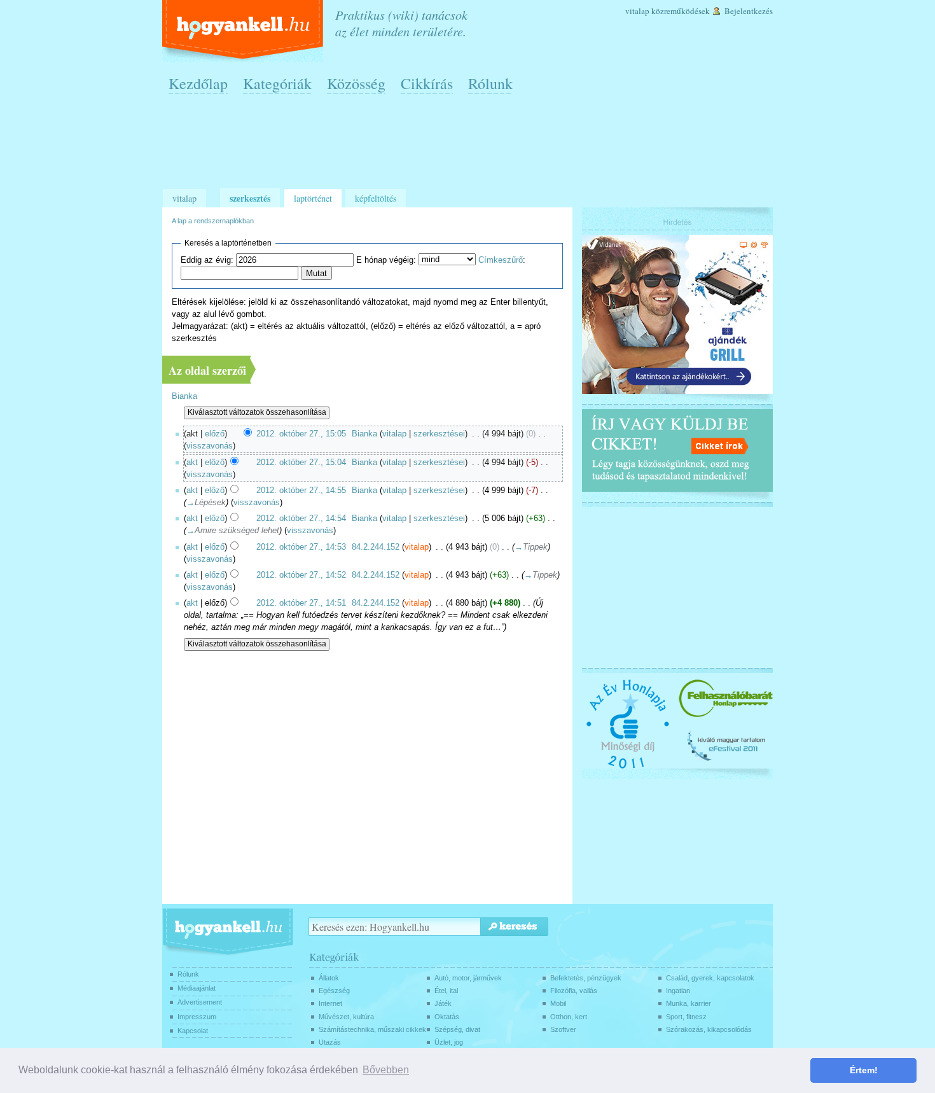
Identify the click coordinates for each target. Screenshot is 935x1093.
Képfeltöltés (375, 198)
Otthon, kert (568, 1016)
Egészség (334, 990)
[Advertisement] (470, 147)
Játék (443, 1003)
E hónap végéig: (386, 260)
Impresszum (196, 1016)
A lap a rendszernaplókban (213, 221)
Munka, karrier (688, 1003)
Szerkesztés (250, 198)
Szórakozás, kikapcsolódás (709, 1029)
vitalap (394, 433)
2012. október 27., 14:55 (301, 490)
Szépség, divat (457, 1029)
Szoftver (563, 1029)
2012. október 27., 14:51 (301, 603)
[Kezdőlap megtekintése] (244, 31)
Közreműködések (680, 11)
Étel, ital (446, 990)
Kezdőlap (198, 83)
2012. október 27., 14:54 (301, 518)
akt (192, 462)
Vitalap (637, 11)
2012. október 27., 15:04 (301, 462)
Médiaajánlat (196, 988)
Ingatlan (678, 990)
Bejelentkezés (748, 11)
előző (215, 433)
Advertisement (199, 1002)
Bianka (184, 396)
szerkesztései (439, 433)
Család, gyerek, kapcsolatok (710, 978)
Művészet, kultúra (346, 1016)
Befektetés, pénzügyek (585, 978)
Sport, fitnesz (686, 1016)
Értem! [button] (864, 1070)
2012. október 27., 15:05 (301, 433)
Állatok (329, 978)
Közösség (356, 83)
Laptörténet (313, 198)
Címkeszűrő (500, 260)
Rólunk (490, 83)
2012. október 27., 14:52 (301, 575)
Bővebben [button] (386, 1069)
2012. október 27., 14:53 (301, 547)
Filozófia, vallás (573, 990)
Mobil (558, 1003)
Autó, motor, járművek (468, 978)
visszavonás (209, 446)
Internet (330, 1003)
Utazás (330, 1042)
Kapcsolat (192, 1030)
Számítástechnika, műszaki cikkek (372, 1029)
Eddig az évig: (207, 260)
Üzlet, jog (448, 1042)
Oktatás (446, 1016)
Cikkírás (427, 83)
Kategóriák (277, 83)
